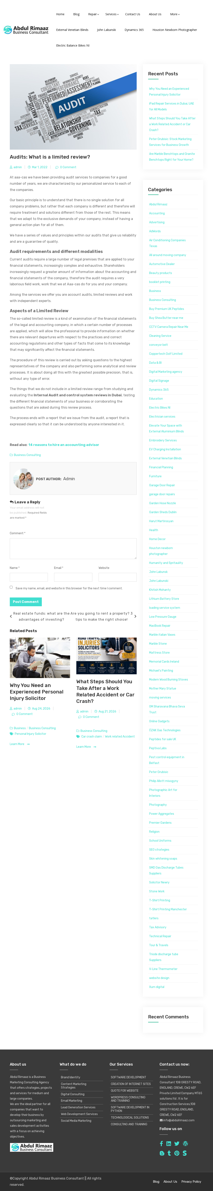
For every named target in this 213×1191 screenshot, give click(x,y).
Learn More (17, 744)
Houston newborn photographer (161, 551)
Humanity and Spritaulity (166, 563)
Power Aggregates (161, 814)
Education (156, 398)
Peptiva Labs (158, 748)
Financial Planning (161, 467)
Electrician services (162, 416)
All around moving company (167, 255)
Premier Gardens (160, 823)
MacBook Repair (159, 626)
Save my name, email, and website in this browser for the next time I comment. (69, 588)
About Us (170, 1181)
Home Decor (157, 539)
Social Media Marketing (76, 1121)
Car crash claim (91, 736)
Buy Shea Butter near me (166, 318)
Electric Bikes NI (159, 407)
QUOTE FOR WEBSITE (125, 1090)
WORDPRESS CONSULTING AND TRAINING (128, 1099)
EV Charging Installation (165, 449)
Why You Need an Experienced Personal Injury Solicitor (36, 691)
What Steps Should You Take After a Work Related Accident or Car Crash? (172, 124)
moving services (160, 697)
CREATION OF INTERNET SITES (131, 1084)
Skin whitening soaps (163, 858)
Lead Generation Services (78, 1107)
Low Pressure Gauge (162, 617)
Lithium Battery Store (164, 599)
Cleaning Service (160, 336)
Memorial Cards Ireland (164, 661)
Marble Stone (158, 643)
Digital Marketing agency (165, 372)
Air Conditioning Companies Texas (167, 243)
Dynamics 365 (159, 390)
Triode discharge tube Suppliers (163, 957)
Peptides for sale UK (162, 739)
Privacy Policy (191, 1181)
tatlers (154, 918)
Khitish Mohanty (160, 590)
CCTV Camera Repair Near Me (168, 327)
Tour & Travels (158, 945)
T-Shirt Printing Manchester (168, 909)
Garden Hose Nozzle (162, 503)
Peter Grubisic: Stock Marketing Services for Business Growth (170, 142)
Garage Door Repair (162, 485)
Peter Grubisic (158, 772)
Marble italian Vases (162, 635)
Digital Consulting (72, 1094)
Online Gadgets (159, 721)
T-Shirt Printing (159, 900)
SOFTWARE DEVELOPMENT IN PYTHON (130, 1109)
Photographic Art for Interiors (163, 793)
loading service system (164, 608)
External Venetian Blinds (165, 458)
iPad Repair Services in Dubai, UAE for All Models (171, 106)
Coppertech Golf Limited (165, 354)
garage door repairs (162, 494)
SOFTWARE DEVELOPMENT (128, 1077)
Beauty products (160, 273)
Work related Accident (120, 736)
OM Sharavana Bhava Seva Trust (167, 709)
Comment (17, 533)
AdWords (155, 231)
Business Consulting (27, 455)
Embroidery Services (163, 440)
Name (15, 568)
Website (104, 568)
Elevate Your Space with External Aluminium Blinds (166, 428)
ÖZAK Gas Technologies (165, 730)
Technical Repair (160, 936)
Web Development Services (79, 1114)
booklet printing (159, 282)
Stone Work (157, 891)
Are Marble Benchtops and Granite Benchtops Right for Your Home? (172, 157)
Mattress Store (159, 652)
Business (20, 728)
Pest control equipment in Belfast (166, 760)
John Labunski (158, 581)
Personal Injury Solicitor (30, 734)
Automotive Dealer (162, 264)
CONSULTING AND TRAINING (129, 1124)
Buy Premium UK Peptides (166, 309)
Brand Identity (70, 1077)
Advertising (157, 222)
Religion (154, 832)
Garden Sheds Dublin (163, 512)
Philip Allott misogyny (163, 781)
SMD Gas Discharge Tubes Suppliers (166, 870)
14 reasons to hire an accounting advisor (63, 445)
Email (58, 568)
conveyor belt (158, 345)
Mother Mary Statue (162, 688)
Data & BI (155, 363)
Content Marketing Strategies (73, 1085)
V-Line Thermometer (163, 969)
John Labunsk (158, 572)
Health (153, 530)
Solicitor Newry (159, 882)
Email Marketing (71, 1101)
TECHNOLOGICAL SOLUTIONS (130, 1117)
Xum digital (156, 987)
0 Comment (67, 167)
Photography (158, 805)
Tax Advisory (157, 927)
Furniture (155, 476)
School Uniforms (160, 840)
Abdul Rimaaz (158, 204)
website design (159, 978)
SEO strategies (159, 849)
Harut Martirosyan (161, 521)
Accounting (157, 213)
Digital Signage (159, 381)
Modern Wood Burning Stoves (168, 679)
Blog (156, 1181)
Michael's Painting (161, 670)
